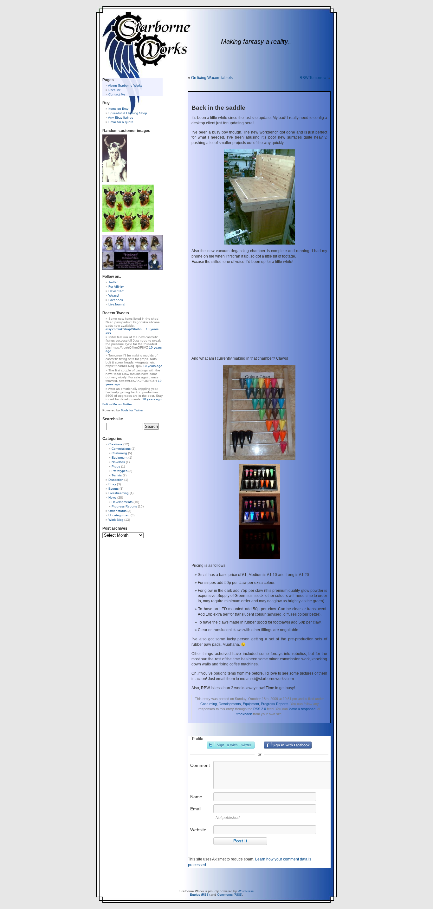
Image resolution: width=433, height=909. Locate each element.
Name (196, 796)
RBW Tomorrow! (313, 77)
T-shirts (117, 475)
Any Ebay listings (120, 117)
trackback (244, 714)
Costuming (208, 704)
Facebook (115, 300)
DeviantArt (116, 291)
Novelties (118, 462)
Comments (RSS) (229, 894)
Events (113, 488)
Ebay (112, 484)
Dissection (115, 479)
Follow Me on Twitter (117, 404)
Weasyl (113, 295)
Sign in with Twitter (231, 745)
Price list (114, 90)
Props (116, 466)
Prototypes (119, 471)
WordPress (246, 891)
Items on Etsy (118, 108)
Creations (115, 444)
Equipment (251, 704)
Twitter (113, 282)
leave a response (302, 709)
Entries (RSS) (200, 894)
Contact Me (116, 94)
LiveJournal (116, 304)
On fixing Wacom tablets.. (213, 77)
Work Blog (115, 519)
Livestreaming (118, 493)
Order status (117, 511)
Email (195, 808)
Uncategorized (119, 515)
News (112, 497)
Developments (230, 704)
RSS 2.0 (259, 709)
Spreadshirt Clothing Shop (127, 113)
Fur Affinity (116, 286)
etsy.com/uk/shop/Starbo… (125, 329)
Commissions (121, 448)
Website (198, 829)
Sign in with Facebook (288, 745)
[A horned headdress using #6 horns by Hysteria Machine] (114, 181)
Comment (200, 765)
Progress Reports (274, 704)
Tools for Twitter (132, 410)
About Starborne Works (125, 85)
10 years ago (152, 366)
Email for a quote (120, 122)
